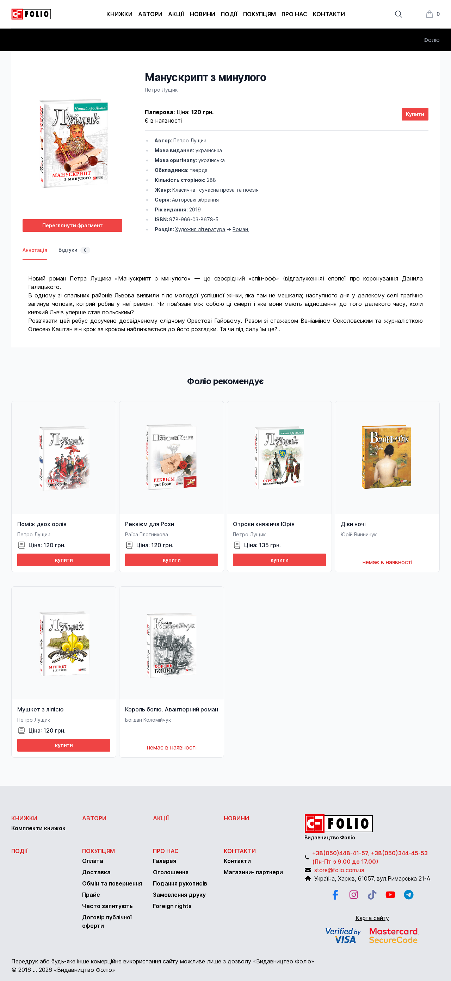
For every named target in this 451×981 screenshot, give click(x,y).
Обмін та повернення (112, 883)
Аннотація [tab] (35, 250)
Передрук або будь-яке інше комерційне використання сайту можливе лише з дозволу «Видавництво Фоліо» (162, 961)
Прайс (91, 894)
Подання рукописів (180, 883)
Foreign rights (172, 905)
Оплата (92, 860)
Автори (150, 14)
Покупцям (259, 14)
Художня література (200, 229)
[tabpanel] (225, 296)
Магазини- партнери (253, 872)
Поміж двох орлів (42, 523)
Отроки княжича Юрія (264, 523)
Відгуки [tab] (72, 250)
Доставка (96, 872)
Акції (176, 14)
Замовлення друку (179, 894)
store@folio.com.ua (339, 870)
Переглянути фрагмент (72, 225)
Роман (240, 229)
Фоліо (432, 39)
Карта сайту (372, 917)
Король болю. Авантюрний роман (171, 709)
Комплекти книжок (38, 828)
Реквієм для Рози (149, 523)
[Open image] (72, 142)
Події (229, 14)
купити (64, 560)
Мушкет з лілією (40, 709)
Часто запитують (107, 905)
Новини (202, 14)
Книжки (119, 14)
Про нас (294, 14)
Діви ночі (353, 523)
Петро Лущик (161, 90)
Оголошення (171, 872)
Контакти (329, 14)
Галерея (164, 860)
